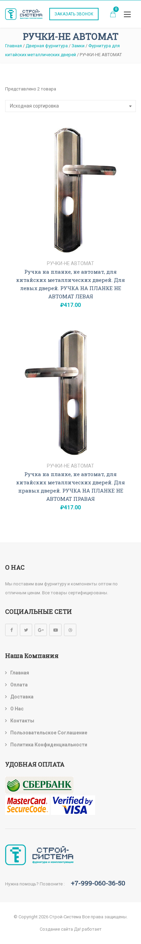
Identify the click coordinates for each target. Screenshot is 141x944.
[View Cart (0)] (113, 14)
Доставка (22, 696)
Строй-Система (65, 916)
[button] (127, 14)
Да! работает (88, 929)
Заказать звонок (73, 14)
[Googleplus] (41, 630)
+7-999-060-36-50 (98, 883)
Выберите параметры (70, 247)
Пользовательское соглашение (48, 732)
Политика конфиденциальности (48, 744)
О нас (17, 708)
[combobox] (70, 106)
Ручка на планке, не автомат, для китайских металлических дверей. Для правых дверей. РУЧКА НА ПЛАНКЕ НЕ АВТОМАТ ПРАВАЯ (70, 486)
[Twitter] (26, 630)
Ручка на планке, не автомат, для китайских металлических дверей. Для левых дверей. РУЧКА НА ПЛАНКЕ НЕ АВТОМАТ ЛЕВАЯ (70, 284)
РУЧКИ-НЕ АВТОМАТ (70, 263)
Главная (19, 672)
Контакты (22, 720)
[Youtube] (55, 630)
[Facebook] (11, 630)
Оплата (19, 684)
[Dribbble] (70, 630)
